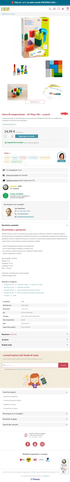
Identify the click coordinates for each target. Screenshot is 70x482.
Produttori (7, 295)
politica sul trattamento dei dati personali (22, 369)
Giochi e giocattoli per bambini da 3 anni (28, 290)
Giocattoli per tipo (9, 284)
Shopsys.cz (46, 476)
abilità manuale (44, 157)
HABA (14, 295)
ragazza (15, 157)
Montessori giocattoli (24, 287)
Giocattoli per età (9, 290)
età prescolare (33, 157)
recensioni (16, 188)
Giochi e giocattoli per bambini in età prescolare (30, 293)
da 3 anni (23, 157)
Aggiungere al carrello (26, 136)
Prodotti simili (7, 345)
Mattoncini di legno (9, 14)
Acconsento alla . (18, 369)
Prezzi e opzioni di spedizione (31, 142)
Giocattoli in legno (23, 284)
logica (6, 161)
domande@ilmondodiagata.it (25, 216)
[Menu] (67, 459)
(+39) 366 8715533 (22, 214)
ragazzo (7, 157)
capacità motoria (16, 161)
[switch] (64, 472)
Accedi (63, 365)
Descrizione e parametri (10, 225)
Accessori (5, 340)
